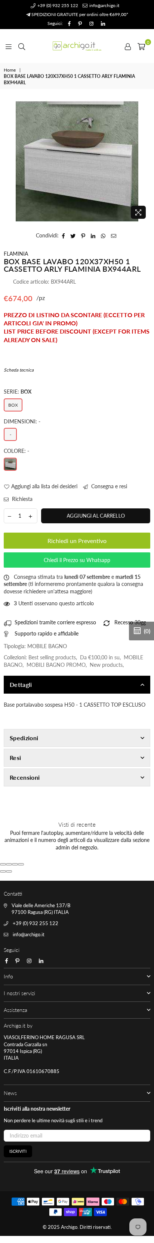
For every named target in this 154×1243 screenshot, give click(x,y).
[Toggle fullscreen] (15, 864)
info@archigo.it (103, 5)
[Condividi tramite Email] (114, 235)
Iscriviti (18, 1151)
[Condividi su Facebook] (63, 235)
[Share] (9, 864)
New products (106, 665)
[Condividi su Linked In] (93, 235)
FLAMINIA (16, 253)
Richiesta (21, 499)
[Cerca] (21, 45)
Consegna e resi (108, 486)
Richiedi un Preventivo (77, 540)
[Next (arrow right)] (9, 871)
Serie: (17, 391)
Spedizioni (24, 737)
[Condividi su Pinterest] (83, 235)
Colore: (16, 451)
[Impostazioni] (127, 45)
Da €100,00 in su (100, 657)
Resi (15, 757)
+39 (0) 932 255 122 (57, 5)
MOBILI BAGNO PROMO (56, 665)
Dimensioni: (22, 421)
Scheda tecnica (19, 370)
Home (10, 70)
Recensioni (25, 777)
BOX (13, 405)
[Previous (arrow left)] (3, 871)
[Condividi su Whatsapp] (103, 235)
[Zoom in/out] (21, 864)
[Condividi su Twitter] (73, 235)
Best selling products (52, 657)
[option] (77, 161)
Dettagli (21, 684)
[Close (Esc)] (3, 864)
